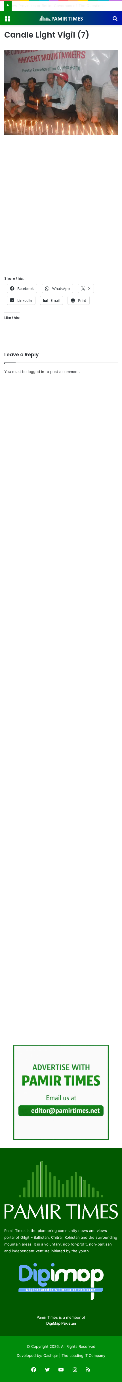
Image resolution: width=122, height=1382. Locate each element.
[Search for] (115, 20)
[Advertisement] (61, 205)
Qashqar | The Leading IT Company (74, 1355)
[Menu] (7, 20)
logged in (36, 371)
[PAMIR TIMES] (61, 18)
